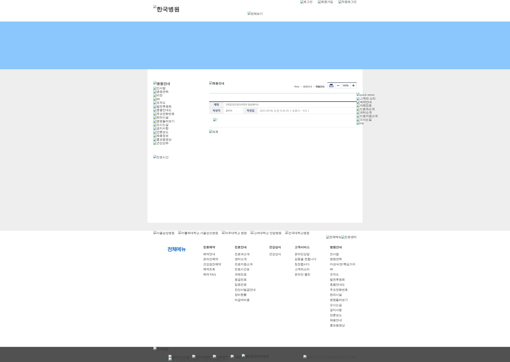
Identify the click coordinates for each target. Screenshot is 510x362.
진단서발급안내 (245, 289)
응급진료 (241, 279)
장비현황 (241, 294)
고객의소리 (302, 269)
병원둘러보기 (339, 300)
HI (331, 269)
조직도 (334, 274)
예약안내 (209, 254)
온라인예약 (210, 259)
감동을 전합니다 (305, 259)
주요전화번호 (339, 289)
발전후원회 (337, 279)
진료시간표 (242, 269)
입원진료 (241, 284)
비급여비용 (242, 300)
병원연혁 (336, 259)
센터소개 (241, 259)
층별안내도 (337, 284)
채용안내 (336, 320)
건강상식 (275, 254)
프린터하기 (331, 85)
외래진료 (241, 274)
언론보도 (336, 315)
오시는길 (336, 305)
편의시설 (336, 294)
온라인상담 (302, 254)
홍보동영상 (337, 325)
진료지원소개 (244, 264)
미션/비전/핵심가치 (342, 264)
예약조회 (209, 269)
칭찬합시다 (302, 264)
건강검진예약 (212, 264)
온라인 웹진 (302, 274)
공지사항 (336, 310)
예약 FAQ (209, 274)
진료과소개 (242, 254)
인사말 (334, 254)
